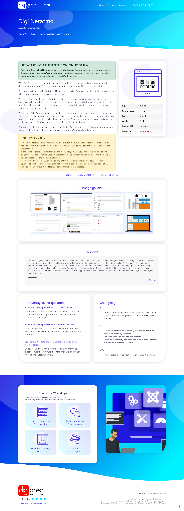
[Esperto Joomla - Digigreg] (27, 1)
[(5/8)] (45, 223)
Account (123, 5)
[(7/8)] (107, 223)
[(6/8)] (76, 223)
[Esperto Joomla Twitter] (37, 499)
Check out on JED (110, 175)
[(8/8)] (138, 223)
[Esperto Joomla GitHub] (45, 499)
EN (48, 5)
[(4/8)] (138, 202)
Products (112, 5)
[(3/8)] (107, 202)
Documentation (86, 175)
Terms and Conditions (38, 503)
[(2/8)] (76, 202)
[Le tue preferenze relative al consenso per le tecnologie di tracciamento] (179, 506)
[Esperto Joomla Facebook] (33, 499)
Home (102, 5)
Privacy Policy (23, 503)
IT (45, 5)
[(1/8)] (45, 202)
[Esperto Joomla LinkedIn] (41, 499)
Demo (68, 175)
